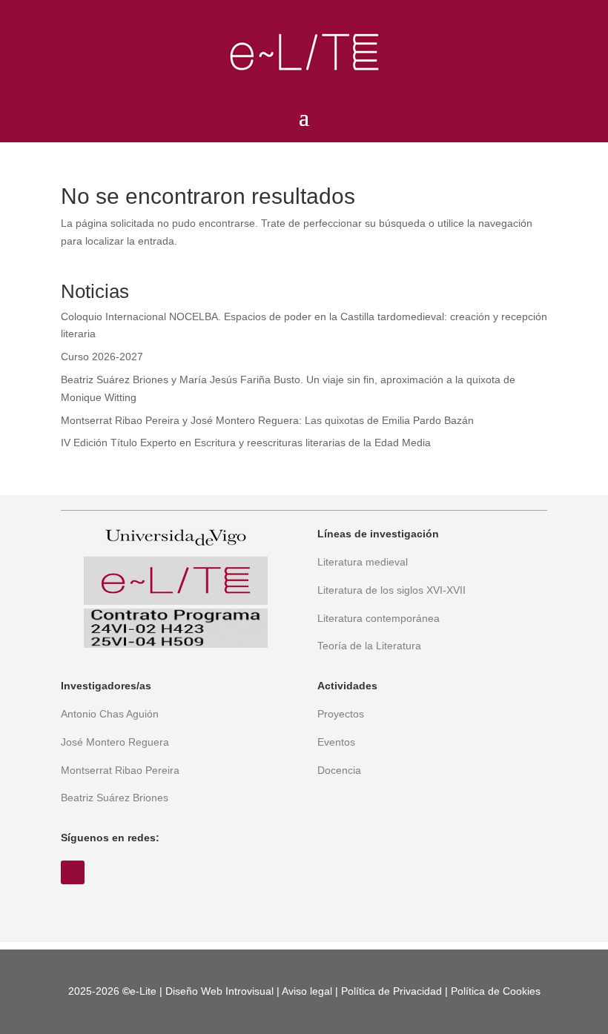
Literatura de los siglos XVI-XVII (391, 590)
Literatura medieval (362, 562)
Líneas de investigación (378, 534)
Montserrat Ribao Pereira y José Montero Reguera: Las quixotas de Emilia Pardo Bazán (267, 420)
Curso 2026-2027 (102, 356)
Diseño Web (193, 991)
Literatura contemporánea (378, 618)
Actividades (347, 686)
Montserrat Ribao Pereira (120, 770)
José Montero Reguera (115, 742)
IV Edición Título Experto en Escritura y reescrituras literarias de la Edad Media (246, 442)
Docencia (339, 770)
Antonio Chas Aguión (110, 714)
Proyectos (340, 714)
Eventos (336, 742)
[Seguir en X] (73, 872)
